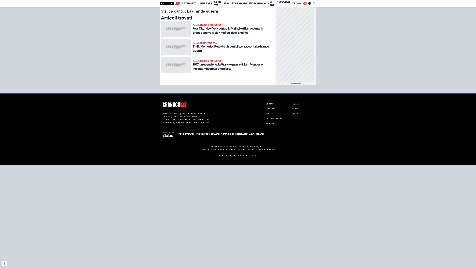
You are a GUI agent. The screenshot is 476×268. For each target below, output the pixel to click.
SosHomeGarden (240, 134)
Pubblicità (270, 108)
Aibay (251, 134)
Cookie (295, 113)
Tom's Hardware (186, 134)
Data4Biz (227, 134)
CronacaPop (215, 134)
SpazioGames (201, 134)
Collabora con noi (274, 118)
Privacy (295, 108)
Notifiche (270, 123)
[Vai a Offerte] (305, 3)
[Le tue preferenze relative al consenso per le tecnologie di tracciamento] (4, 263)
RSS (267, 113)
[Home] (170, 3)
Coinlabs (259, 134)
